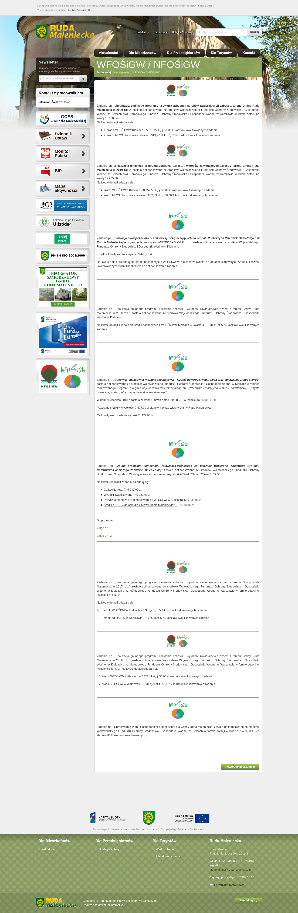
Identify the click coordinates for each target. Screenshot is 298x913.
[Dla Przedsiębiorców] (184, 53)
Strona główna (121, 72)
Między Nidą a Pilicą (63, 205)
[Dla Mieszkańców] (142, 53)
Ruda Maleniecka (67, 32)
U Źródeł (63, 222)
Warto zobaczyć (166, 849)
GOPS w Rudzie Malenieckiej (63, 119)
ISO (63, 256)
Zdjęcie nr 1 (104, 528)
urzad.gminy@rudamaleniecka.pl (230, 869)
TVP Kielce (63, 239)
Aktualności (49, 849)
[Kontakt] (249, 53)
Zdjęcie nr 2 (104, 535)
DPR (63, 334)
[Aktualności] (108, 53)
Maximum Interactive (111, 905)
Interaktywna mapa (168, 856)
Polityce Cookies (77, 9)
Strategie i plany (109, 849)
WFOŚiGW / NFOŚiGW (146, 72)
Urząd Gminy (141, 32)
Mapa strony (160, 32)
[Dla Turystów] (221, 53)
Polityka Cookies (181, 32)
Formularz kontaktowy (229, 885)
